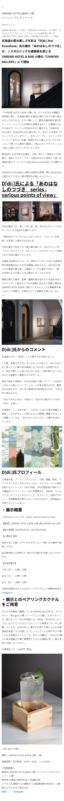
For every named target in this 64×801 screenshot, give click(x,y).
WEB (4, 791)
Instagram (7, 592)
